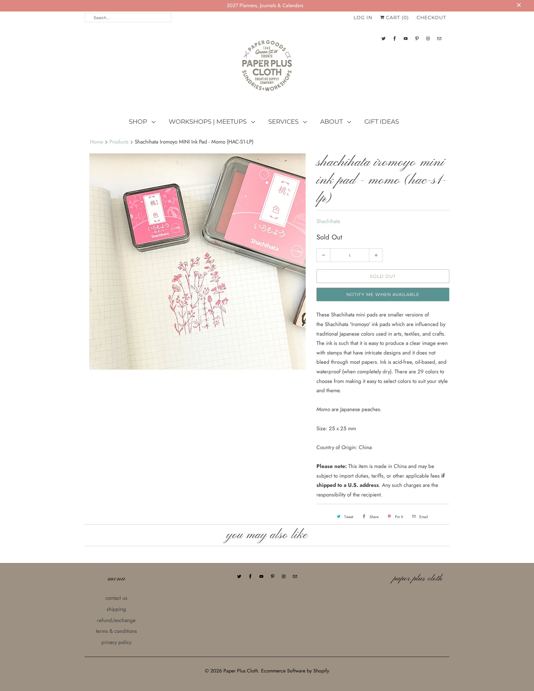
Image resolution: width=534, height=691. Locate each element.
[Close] (373, 307)
